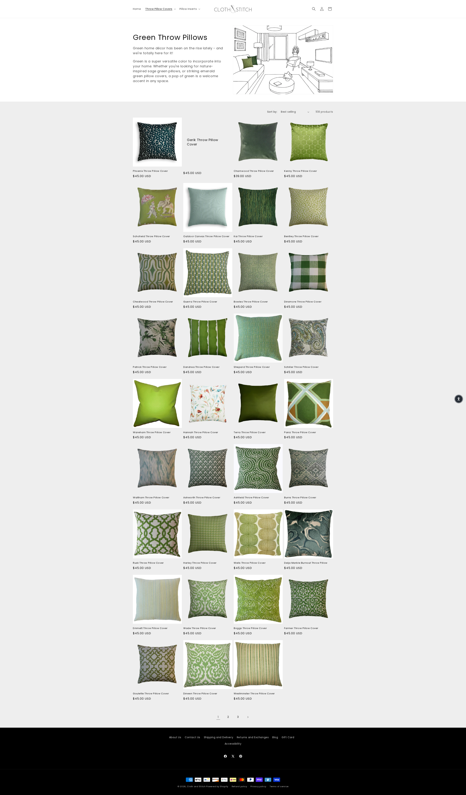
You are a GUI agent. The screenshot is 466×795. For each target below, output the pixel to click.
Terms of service (279, 786)
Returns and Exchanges (253, 737)
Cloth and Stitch (196, 786)
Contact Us (192, 737)
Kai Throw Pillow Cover (248, 236)
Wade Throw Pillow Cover (199, 628)
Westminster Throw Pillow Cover (254, 693)
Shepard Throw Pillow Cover (252, 367)
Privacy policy (258, 786)
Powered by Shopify (217, 786)
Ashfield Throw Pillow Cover (251, 497)
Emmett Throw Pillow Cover (150, 628)
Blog (275, 737)
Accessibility (233, 743)
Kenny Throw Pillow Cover (300, 171)
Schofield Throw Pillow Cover (151, 236)
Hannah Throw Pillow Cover (200, 432)
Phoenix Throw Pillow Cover (150, 171)
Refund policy (239, 786)
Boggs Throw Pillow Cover (250, 628)
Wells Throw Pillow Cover (250, 563)
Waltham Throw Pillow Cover (151, 497)
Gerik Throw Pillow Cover (202, 142)
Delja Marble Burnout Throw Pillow (305, 563)
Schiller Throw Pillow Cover (301, 367)
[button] (160, 9)
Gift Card (288, 737)
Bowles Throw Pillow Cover (251, 301)
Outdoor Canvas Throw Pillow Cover (206, 236)
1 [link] (218, 717)
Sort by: (272, 112)
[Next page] (248, 717)
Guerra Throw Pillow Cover (200, 301)
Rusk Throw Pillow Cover (148, 563)
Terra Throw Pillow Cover (250, 432)
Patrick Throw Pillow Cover (150, 367)
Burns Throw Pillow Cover (300, 497)
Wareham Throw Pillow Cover (152, 432)
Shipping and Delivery (218, 737)
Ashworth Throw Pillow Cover (201, 497)
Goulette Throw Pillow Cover (151, 693)
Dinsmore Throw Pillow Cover (302, 301)
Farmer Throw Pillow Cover (301, 628)
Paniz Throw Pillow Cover (300, 432)
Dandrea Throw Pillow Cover (201, 367)
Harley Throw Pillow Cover (200, 563)
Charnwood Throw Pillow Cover (254, 171)
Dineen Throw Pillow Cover (200, 693)
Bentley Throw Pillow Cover (301, 236)
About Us (175, 737)
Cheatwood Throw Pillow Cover (153, 301)
